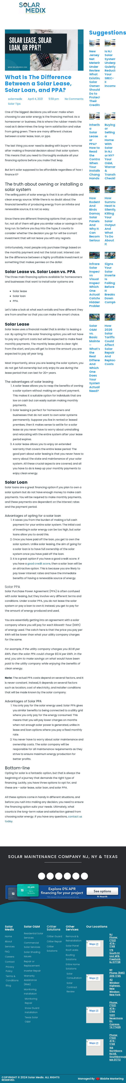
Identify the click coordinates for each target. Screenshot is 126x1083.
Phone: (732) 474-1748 (113, 1007)
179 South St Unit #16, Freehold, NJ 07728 (115, 956)
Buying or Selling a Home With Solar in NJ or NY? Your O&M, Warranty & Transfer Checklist (112, 151)
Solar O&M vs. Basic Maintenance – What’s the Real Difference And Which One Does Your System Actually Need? (99, 358)
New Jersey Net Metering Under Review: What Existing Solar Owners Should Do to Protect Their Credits (96, 78)
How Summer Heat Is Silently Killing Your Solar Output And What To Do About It (111, 221)
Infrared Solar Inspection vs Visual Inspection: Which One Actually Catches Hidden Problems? (97, 285)
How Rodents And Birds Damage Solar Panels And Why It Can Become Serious (96, 219)
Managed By (86, 1079)
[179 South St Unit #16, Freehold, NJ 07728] (106, 950)
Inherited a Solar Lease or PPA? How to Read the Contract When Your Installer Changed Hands (96, 151)
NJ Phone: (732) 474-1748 (113, 940)
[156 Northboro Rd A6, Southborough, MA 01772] (106, 1048)
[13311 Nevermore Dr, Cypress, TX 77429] (106, 1015)
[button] (87, 8)
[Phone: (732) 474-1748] (106, 1007)
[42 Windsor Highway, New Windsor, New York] (106, 980)
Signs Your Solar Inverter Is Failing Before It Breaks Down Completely (113, 283)
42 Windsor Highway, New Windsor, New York (114, 987)
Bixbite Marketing (112, 1079)
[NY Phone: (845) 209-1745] (106, 973)
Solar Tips (14, 104)
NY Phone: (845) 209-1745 (117, 972)
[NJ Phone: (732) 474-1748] (106, 940)
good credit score (38, 563)
